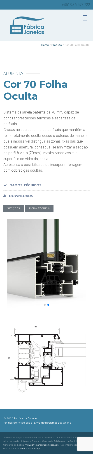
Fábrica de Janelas (25, 418)
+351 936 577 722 (75, 4)
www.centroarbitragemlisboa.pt (41, 445)
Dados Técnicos (25, 185)
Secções (13, 208)
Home (45, 45)
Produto (56, 45)
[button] (45, 305)
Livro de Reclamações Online (52, 422)
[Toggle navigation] (86, 17)
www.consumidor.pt (30, 448)
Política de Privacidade (17, 422)
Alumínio (13, 74)
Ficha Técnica (39, 208)
